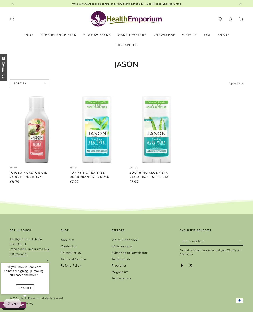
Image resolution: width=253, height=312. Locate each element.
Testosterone (122, 278)
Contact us (69, 246)
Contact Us (3, 69)
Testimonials (121, 259)
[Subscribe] (241, 241)
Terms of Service (73, 259)
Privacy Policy (71, 253)
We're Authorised (125, 240)
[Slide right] (239, 3)
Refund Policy (71, 265)
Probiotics (119, 265)
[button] (12, 19)
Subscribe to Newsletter (130, 253)
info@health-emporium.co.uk (29, 249)
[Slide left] (13, 3)
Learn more (25, 287)
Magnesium (120, 272)
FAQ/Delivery (122, 246)
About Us (67, 240)
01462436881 (18, 254)
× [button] (47, 260)
